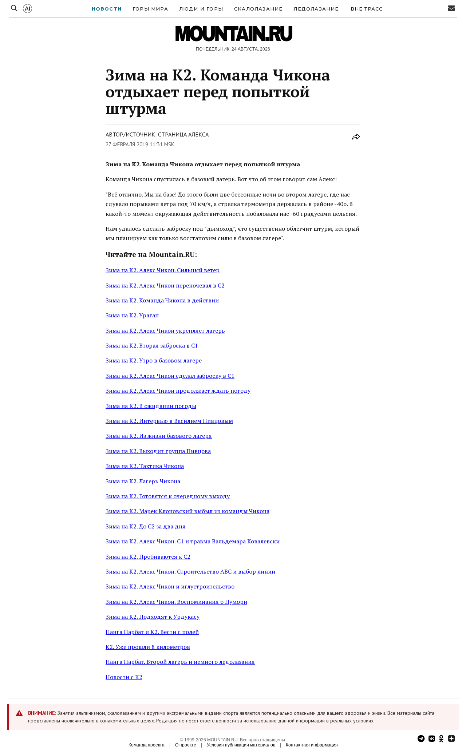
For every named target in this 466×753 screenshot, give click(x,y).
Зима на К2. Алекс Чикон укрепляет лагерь (165, 330)
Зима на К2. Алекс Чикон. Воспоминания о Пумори (176, 602)
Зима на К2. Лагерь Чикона (143, 481)
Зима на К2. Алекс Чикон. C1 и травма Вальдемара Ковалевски (193, 541)
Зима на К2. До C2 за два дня (146, 526)
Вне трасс (367, 9)
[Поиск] (14, 8)
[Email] (451, 9)
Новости (107, 9)
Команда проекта (147, 745)
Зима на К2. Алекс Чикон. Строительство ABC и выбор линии (190, 571)
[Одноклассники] (441, 739)
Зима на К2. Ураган (132, 315)
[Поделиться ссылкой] (356, 140)
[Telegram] (421, 739)
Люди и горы (201, 9)
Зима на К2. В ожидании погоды (151, 406)
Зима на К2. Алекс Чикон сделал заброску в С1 (170, 376)
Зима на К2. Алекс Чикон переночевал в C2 (165, 285)
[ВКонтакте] (432, 739)
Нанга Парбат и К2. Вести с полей (152, 632)
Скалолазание (258, 9)
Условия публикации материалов (241, 745)
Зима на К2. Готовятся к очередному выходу (168, 496)
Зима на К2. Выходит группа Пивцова (158, 451)
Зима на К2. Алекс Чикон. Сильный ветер (163, 270)
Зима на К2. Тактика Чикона (145, 466)
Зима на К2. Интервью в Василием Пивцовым (169, 421)
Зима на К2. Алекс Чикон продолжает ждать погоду (178, 391)
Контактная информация (312, 745)
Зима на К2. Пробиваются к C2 (148, 556)
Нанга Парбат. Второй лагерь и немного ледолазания (180, 662)
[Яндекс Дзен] (451, 739)
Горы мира (150, 9)
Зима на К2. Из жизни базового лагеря (159, 436)
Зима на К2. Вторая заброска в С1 (152, 345)
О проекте (185, 745)
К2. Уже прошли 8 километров (148, 647)
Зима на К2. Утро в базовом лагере (154, 360)
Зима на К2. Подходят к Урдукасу (153, 617)
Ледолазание (316, 9)
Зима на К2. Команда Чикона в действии (162, 300)
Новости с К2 (124, 677)
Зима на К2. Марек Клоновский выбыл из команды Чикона (187, 511)
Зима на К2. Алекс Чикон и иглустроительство (170, 586)
